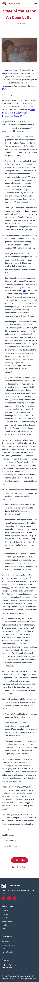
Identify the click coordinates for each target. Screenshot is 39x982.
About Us (5, 911)
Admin (4, 929)
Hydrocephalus (7, 921)
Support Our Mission (19, 867)
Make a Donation (7, 952)
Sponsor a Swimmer (8, 945)
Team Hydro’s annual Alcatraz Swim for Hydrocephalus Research (18, 113)
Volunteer (5, 948)
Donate (4, 925)
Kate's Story (6, 918)
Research (5, 914)
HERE (4, 89)
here (33, 824)
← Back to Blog (19, 860)
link (19, 156)
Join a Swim (6, 941)
